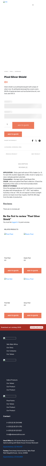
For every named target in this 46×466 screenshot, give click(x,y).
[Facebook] (33, 140)
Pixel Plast (7, 258)
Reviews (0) (23, 167)
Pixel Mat (7, 303)
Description (23, 164)
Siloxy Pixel (27, 303)
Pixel (11, 71)
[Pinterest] (40, 140)
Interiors (18, 71)
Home (6, 71)
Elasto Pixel (27, 258)
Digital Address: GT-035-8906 (13, 457)
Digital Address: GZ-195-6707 (12, 447)
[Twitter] (37, 140)
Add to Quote (13, 134)
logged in (15, 222)
